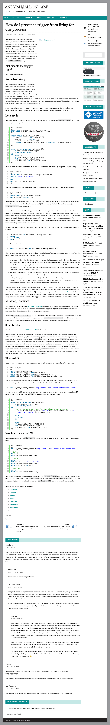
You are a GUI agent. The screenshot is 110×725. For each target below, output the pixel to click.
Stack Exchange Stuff (32, 18)
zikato (8, 664)
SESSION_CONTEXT (34, 306)
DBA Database (93, 26)
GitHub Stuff (49, 18)
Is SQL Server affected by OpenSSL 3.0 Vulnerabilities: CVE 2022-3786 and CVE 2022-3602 (92, 291)
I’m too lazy (66, 292)
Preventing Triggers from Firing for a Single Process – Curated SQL (31, 708)
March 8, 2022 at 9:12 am (11, 548)
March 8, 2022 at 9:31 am (12, 689)
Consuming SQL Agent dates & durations (91, 216)
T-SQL (29, 34)
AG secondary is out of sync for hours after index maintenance (93, 262)
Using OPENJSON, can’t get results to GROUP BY (93, 271)
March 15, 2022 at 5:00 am (15, 587)
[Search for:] (93, 55)
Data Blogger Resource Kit (93, 30)
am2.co (27, 720)
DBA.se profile (93, 41)
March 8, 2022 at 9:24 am (12, 667)
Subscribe (88, 72)
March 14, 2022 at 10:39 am (15, 572)
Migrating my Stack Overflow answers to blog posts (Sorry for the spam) (93, 160)
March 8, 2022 (12, 34)
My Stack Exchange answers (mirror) (95, 44)
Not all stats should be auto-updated (91, 235)
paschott (9, 545)
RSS (87, 210)
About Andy (16, 18)
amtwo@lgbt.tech (94, 37)
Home (6, 18)
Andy (21, 34)
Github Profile (93, 24)
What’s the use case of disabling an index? (92, 302)
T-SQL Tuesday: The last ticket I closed (91, 174)
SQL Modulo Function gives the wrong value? (93, 280)
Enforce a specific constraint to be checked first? (93, 179)
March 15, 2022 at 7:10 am (17, 619)
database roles (32, 330)
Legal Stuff (63, 18)
